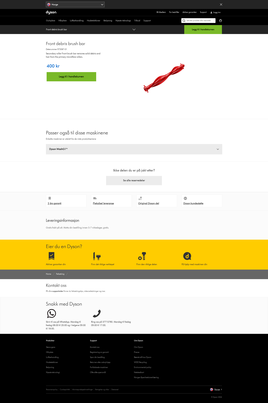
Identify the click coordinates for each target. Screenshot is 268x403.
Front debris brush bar (56, 29)
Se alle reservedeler (134, 180)
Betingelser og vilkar (102, 389)
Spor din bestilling (97, 357)
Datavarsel (115, 389)
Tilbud (137, 20)
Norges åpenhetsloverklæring (146, 377)
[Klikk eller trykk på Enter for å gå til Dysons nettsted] (51, 12)
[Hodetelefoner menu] (101, 20)
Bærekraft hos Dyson (142, 357)
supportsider (57, 291)
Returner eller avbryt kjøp (100, 362)
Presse (136, 352)
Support (203, 12)
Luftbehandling (77, 20)
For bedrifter (174, 12)
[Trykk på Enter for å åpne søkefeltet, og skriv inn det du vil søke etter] (198, 20)
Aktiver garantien (190, 12)
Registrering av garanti (99, 352)
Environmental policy (142, 367)
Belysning (108, 20)
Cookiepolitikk (65, 389)
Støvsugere (50, 347)
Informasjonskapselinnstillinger (82, 389)
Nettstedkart (139, 372)
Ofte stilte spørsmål (98, 372)
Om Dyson (138, 347)
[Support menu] (152, 20)
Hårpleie (62, 20)
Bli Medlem (161, 12)
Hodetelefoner (93, 20)
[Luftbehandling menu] (85, 20)
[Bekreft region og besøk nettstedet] (221, 4)
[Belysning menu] (113, 20)
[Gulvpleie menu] (56, 20)
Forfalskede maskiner (99, 367)
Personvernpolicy (52, 389)
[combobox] (75, 4)
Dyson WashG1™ (58, 149)
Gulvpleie (50, 20)
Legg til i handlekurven (203, 29)
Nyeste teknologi (123, 20)
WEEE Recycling (140, 362)
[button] (216, 389)
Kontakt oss (95, 347)
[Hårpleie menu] (68, 20)
